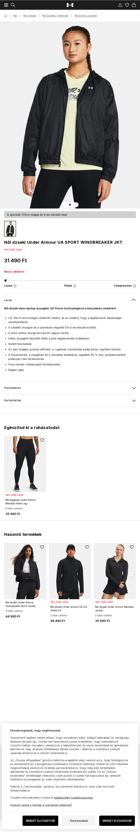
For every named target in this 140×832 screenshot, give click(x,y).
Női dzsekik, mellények (55, 15)
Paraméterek (12, 388)
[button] (70, 205)
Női (15, 15)
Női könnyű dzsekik (86, 15)
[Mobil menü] (6, 5)
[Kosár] (134, 5)
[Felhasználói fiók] (120, 5)
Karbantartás (12, 400)
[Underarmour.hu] (70, 5)
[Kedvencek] (127, 5)
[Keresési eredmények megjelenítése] (13, 5)
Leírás (8, 300)
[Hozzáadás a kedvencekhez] (42, 440)
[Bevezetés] (5, 15)
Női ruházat (29, 15)
